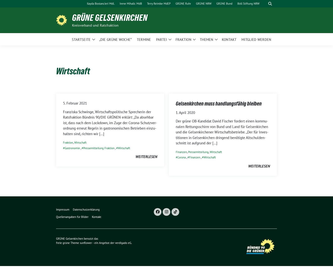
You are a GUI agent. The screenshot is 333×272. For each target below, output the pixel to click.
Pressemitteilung (198, 152)
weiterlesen (146, 156)
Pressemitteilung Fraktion (98, 148)
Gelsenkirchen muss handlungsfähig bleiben (219, 103)
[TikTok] (175, 212)
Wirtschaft (80, 142)
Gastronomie (72, 148)
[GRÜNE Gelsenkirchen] (62, 20)
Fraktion (68, 142)
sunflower (86, 243)
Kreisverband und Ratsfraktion (95, 25)
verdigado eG (123, 243)
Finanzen (181, 152)
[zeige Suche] (270, 4)
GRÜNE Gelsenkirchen (110, 18)
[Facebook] (157, 212)
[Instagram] (166, 212)
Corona (181, 157)
